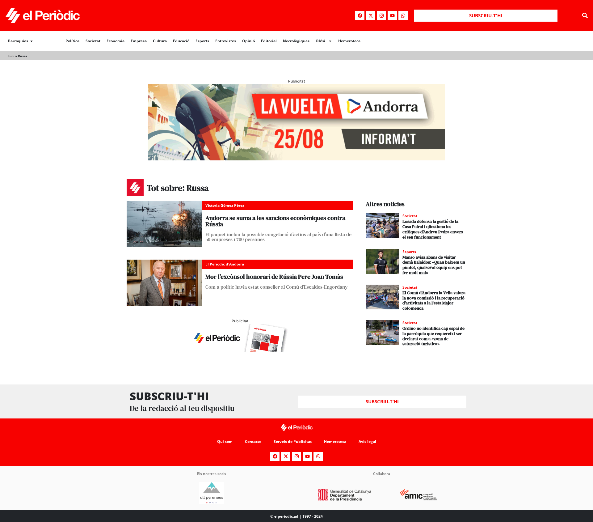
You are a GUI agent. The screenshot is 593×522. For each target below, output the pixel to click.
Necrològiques (296, 41)
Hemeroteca (349, 41)
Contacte (253, 441)
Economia (115, 41)
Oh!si (320, 41)
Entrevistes (225, 41)
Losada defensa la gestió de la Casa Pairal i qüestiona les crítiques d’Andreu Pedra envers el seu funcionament (432, 229)
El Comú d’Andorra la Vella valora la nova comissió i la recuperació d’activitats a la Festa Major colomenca (433, 300)
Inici (11, 56)
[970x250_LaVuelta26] (296, 158)
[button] (585, 16)
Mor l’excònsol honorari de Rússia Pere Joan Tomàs (274, 276)
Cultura (160, 41)
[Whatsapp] (403, 15)
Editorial (269, 41)
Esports (202, 41)
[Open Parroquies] (31, 41)
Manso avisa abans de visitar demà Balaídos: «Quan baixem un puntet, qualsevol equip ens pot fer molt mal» (433, 265)
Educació (181, 41)
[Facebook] (359, 15)
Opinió (248, 41)
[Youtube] (392, 15)
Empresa (139, 41)
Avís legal (367, 441)
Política (72, 41)
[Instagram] (381, 15)
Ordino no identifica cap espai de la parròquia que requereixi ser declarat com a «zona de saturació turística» (433, 336)
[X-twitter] (370, 15)
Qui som (225, 441)
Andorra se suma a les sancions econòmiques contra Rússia (275, 221)
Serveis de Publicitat (293, 441)
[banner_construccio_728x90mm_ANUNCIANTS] (240, 350)
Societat (93, 41)
